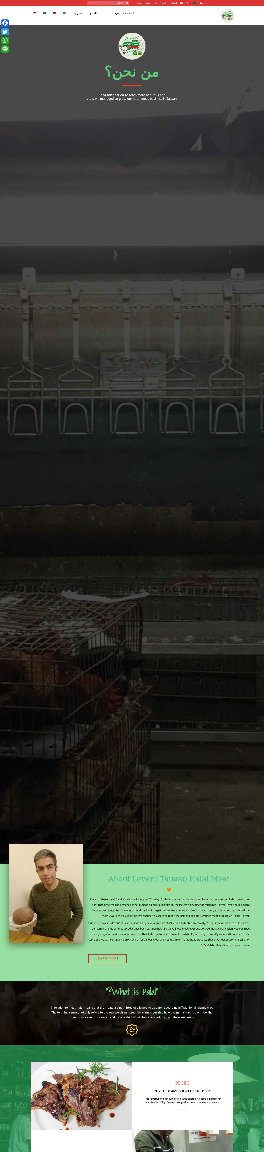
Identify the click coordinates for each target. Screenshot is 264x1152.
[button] (107, 958)
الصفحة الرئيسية (143, 3)
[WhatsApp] (5, 40)
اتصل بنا (173, 3)
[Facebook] (5, 23)
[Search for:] (108, 3)
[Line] (5, 49)
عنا (156, 3)
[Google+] (5, 54)
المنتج (163, 3)
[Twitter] (5, 31)
